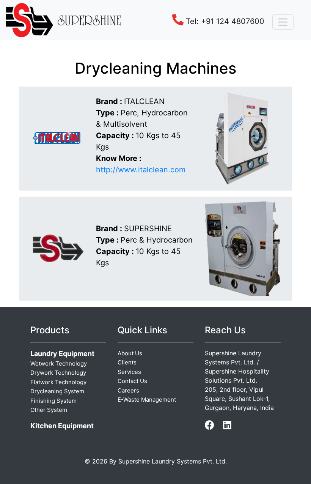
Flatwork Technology (58, 382)
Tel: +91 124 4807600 (224, 21)
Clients (127, 362)
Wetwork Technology (58, 363)
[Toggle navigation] (283, 22)
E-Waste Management (147, 399)
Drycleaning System (57, 391)
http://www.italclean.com (140, 169)
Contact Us (132, 381)
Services (129, 371)
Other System (48, 409)
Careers (128, 390)
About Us (130, 353)
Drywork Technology (58, 372)
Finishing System (53, 400)
